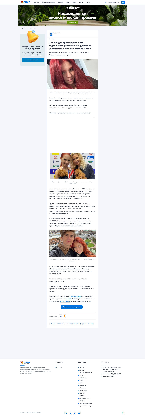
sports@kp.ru (111, 376)
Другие (81, 401)
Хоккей (60, 2)
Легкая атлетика (84, 398)
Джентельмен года (112, 2)
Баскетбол (82, 378)
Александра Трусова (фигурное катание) (79, 324)
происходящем (75, 296)
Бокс (74, 2)
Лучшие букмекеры (85, 406)
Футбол (36, 2)
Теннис (81, 2)
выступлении (65, 301)
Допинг (81, 395)
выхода (68, 299)
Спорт (22, 28)
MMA (67, 2)
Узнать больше (33, 60)
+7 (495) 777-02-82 (115, 374)
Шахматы (82, 388)
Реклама (59, 367)
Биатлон (82, 393)
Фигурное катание (48, 2)
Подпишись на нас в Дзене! (72, 307)
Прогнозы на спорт (85, 403)
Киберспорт (83, 390)
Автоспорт (82, 385)
